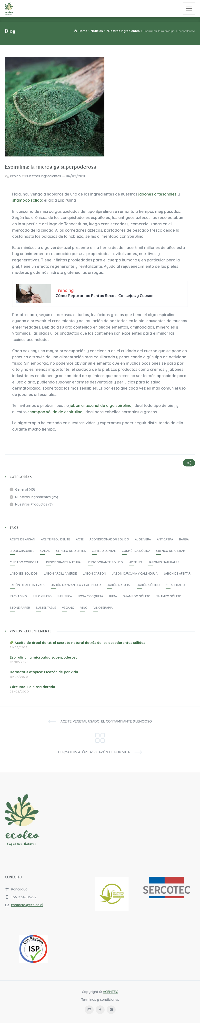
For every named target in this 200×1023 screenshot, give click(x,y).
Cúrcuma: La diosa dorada (32, 687)
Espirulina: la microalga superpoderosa (44, 657)
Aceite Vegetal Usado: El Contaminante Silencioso (106, 721)
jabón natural (119, 585)
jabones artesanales (157, 194)
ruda (113, 596)
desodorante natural (64, 562)
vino (84, 608)
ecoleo (15, 176)
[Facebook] (100, 1009)
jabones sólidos (24, 573)
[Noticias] (100, 736)
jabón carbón (94, 573)
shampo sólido (168, 596)
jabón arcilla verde (60, 573)
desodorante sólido (105, 562)
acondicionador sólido (109, 539)
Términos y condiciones (100, 999)
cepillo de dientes (71, 551)
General (21, 489)
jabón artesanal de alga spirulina (100, 405)
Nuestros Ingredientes (43, 176)
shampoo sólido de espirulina (55, 411)
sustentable (46, 608)
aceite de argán (22, 539)
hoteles (135, 562)
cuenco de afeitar (170, 551)
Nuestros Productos (31, 504)
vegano (68, 608)
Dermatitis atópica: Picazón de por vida (44, 672)
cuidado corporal (25, 562)
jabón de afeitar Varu (27, 585)
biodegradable (22, 551)
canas (45, 551)
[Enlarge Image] (54, 106)
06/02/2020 (76, 176)
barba (184, 539)
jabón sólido (148, 585)
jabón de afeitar (176, 573)
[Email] (89, 1009)
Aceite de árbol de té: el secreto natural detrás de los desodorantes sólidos (79, 643)
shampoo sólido (27, 200)
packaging (18, 596)
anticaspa (165, 539)
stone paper (20, 608)
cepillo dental (104, 551)
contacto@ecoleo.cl (27, 905)
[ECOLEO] (9, 8)
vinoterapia (103, 608)
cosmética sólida (136, 551)
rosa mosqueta (90, 596)
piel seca (65, 596)
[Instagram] (111, 1009)
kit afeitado (175, 585)
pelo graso (42, 596)
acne (80, 539)
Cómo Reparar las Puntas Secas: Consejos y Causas (104, 295)
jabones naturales (164, 562)
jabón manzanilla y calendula (76, 585)
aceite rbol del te (55, 539)
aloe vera (143, 539)
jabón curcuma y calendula (135, 573)
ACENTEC (110, 992)
